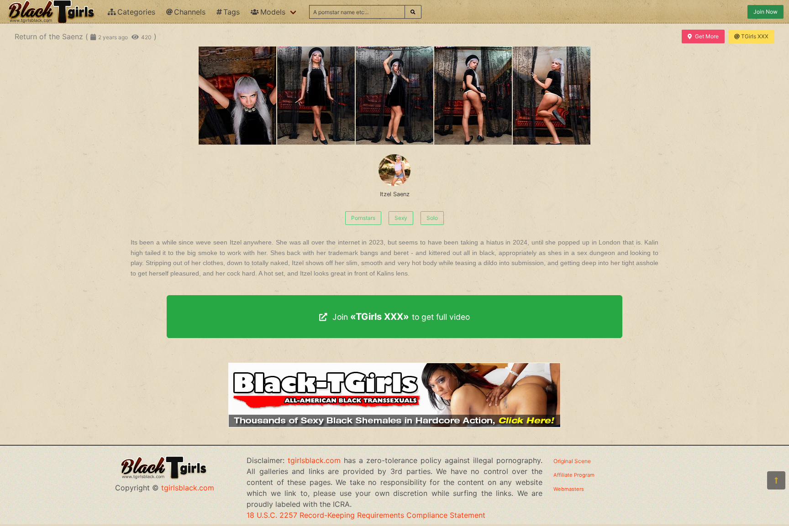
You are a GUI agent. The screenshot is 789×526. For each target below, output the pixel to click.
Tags (231, 11)
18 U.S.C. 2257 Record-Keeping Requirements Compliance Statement (366, 515)
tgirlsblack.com (187, 487)
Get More (707, 36)
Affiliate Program (573, 475)
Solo (432, 217)
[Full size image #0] (237, 96)
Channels (189, 11)
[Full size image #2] (394, 96)
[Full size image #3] (473, 96)
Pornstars (363, 217)
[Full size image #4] (551, 96)
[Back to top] (776, 480)
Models (272, 11)
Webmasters (568, 489)
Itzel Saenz (395, 194)
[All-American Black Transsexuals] (394, 424)
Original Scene (572, 461)
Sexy (400, 217)
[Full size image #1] (316, 96)
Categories (136, 11)
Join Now (765, 11)
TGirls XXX (754, 36)
